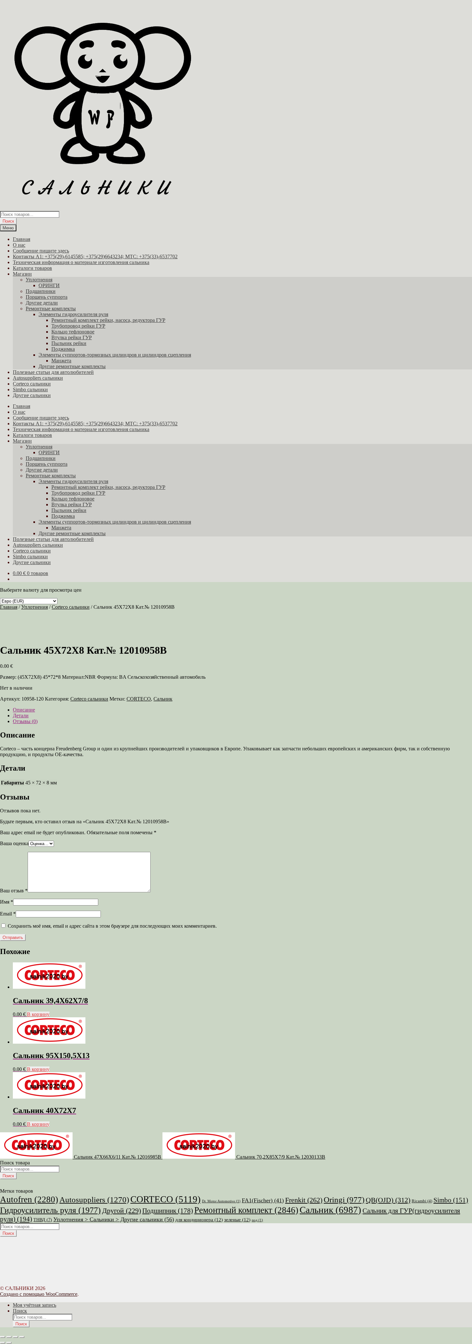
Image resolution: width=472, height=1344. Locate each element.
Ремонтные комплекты (51, 308)
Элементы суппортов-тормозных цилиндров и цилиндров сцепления (115, 355)
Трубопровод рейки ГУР (78, 326)
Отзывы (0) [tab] (25, 721)
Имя (6, 902)
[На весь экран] (9, 1337)
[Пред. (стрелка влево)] (2, 1343)
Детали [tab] (21, 715)
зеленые (237, 1219)
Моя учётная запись (34, 1305)
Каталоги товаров (32, 268)
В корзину (38, 1014)
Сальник (162, 699)
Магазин (22, 274)
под (257, 1220)
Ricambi (422, 1201)
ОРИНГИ (49, 285)
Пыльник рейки (68, 343)
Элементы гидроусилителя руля (73, 314)
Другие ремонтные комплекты (72, 366)
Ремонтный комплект (246, 1210)
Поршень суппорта (46, 297)
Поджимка (63, 349)
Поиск (8, 221)
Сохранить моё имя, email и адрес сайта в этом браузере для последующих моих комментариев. (112, 926)
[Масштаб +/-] (2, 1337)
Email (8, 913)
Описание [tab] (24, 709)
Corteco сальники (32, 383)
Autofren (29, 1199)
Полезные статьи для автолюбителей (53, 372)
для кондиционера (199, 1219)
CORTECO (139, 699)
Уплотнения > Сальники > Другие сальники (113, 1219)
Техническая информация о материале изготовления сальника (81, 262)
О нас (19, 245)
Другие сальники (32, 395)
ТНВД (42, 1219)
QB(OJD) (388, 1200)
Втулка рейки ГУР (71, 337)
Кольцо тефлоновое (72, 331)
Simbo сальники (30, 389)
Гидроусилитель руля (50, 1210)
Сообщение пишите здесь (41, 250)
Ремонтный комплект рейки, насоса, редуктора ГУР (108, 320)
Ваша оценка (14, 843)
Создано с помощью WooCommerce (38, 1294)
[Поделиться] (15, 1337)
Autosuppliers (94, 1199)
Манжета (61, 360)
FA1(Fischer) (263, 1200)
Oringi (344, 1199)
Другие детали (42, 302)
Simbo (450, 1200)
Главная (21, 239)
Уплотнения (39, 279)
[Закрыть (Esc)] (21, 1337)
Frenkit (303, 1200)
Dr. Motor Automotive (221, 1201)
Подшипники (41, 291)
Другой (121, 1211)
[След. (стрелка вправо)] (9, 1343)
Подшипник (167, 1211)
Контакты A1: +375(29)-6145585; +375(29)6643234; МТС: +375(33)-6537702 (95, 256)
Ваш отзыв (14, 890)
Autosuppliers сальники (38, 378)
